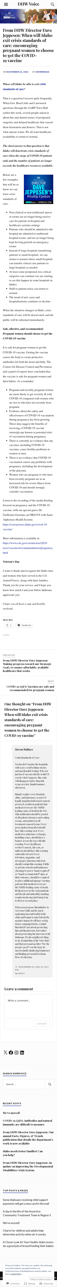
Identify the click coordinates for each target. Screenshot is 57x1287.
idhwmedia (42, 72)
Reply (21, 973)
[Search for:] (28, 1084)
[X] (5, 1052)
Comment (42, 1023)
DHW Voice (28, 3)
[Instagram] (16, 1052)
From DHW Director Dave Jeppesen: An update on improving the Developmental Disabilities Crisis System (28, 1166)
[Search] (49, 4)
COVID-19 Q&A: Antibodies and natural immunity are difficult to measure (27, 1122)
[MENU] (6, 4)
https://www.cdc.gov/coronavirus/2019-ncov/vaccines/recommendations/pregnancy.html (28, 547)
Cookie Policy (16, 1274)
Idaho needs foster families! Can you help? (23, 1153)
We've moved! (11, 1223)
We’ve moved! (11, 1113)
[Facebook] (10, 1052)
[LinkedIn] (22, 1052)
